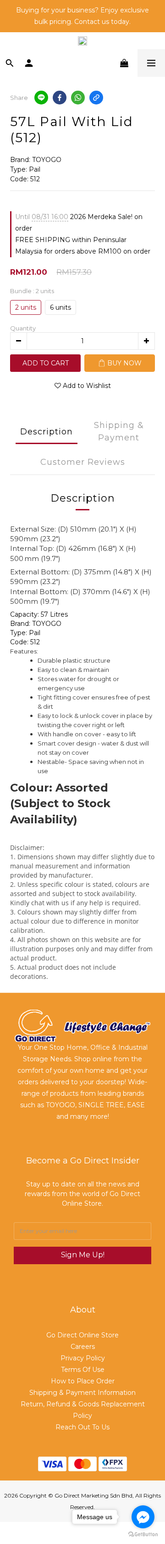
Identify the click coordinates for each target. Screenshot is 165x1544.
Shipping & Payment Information (82, 1392)
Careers (83, 1346)
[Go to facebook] (143, 1516)
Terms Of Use (82, 1369)
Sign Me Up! (82, 1254)
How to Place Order (83, 1381)
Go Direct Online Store (82, 1335)
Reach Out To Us (82, 1427)
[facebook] (59, 97)
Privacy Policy (82, 1358)
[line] (41, 97)
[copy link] (96, 97)
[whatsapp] (78, 97)
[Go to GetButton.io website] (143, 1535)
